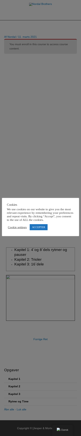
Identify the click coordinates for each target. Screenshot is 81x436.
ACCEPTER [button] (38, 227)
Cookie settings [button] (17, 227)
